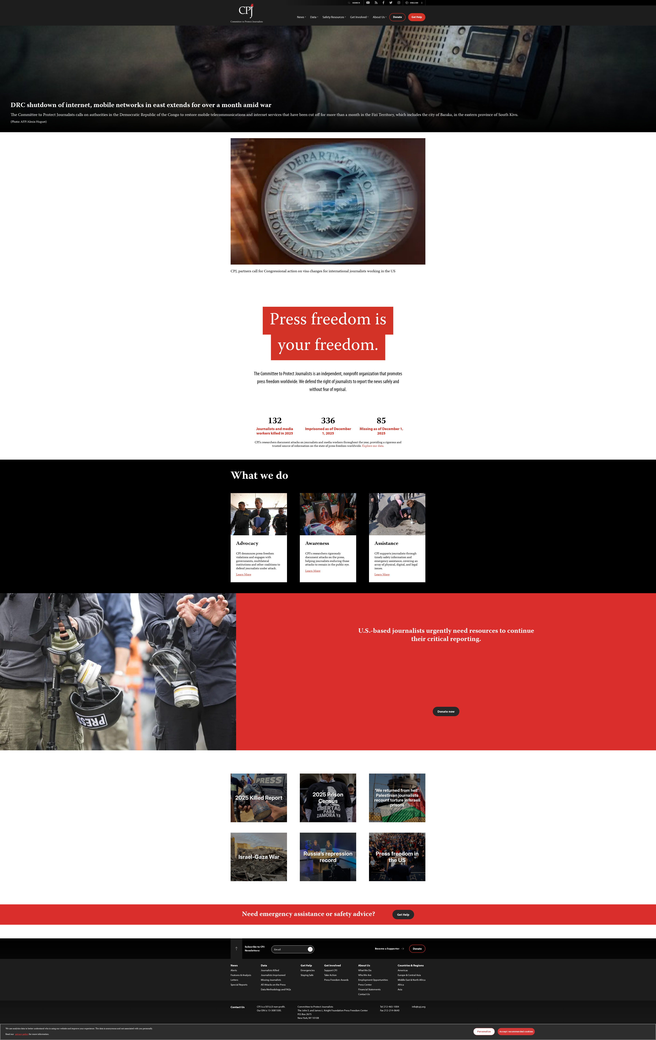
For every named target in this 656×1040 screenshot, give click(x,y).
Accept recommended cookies (516, 1031)
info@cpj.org (418, 1006)
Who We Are (364, 975)
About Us (364, 965)
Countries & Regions (411, 965)
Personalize (483, 1031)
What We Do (364, 970)
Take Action (330, 975)
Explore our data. (373, 446)
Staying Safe (307, 975)
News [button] (300, 17)
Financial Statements (369, 989)
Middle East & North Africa (411, 979)
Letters (234, 979)
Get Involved (332, 965)
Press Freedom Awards (336, 979)
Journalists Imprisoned (273, 975)
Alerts (234, 970)
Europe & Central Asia (409, 975)
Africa (401, 984)
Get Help (417, 17)
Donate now (446, 711)
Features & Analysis (241, 975)
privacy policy (21, 1034)
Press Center (365, 984)
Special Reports (239, 984)
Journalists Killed (270, 970)
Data (264, 965)
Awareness (317, 544)
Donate (397, 17)
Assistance (386, 544)
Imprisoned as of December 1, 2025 (328, 426)
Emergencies (308, 970)
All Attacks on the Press (273, 984)
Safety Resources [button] (333, 17)
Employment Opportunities (373, 979)
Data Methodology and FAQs (276, 989)
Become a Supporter (387, 948)
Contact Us (364, 994)
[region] (328, 1032)
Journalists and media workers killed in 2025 (274, 426)
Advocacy (247, 544)
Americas (403, 970)
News (234, 965)
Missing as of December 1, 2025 (381, 426)
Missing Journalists (271, 979)
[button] (421, 2)
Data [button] (313, 17)
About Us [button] (379, 17)
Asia (400, 989)
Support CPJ (330, 970)
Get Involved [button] (358, 17)
